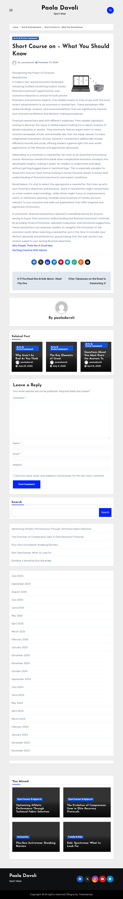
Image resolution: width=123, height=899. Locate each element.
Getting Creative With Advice (29, 250)
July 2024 (17, 687)
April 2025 (17, 623)
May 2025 (17, 615)
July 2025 (17, 599)
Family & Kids (75, 837)
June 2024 (18, 695)
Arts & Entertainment (26, 38)
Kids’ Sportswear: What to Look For (31, 552)
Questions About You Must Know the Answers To (95, 355)
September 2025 (21, 584)
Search (17, 502)
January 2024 (20, 734)
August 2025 (19, 591)
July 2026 (17, 576)
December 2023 (21, 742)
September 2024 (21, 679)
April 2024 (18, 711)
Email (17, 454)
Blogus (71, 894)
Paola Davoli (59, 8)
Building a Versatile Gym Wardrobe (31, 560)
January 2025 (20, 647)
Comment (19, 397)
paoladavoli (28, 62)
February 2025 (20, 639)
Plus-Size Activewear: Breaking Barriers (35, 544)
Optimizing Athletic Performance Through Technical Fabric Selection (52, 529)
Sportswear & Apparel (29, 799)
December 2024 (21, 655)
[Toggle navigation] (11, 10)
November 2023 (21, 750)
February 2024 (20, 726)
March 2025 (18, 631)
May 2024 (17, 703)
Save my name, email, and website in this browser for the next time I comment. (60, 475)
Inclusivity (22, 837)
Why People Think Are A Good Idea (32, 245)
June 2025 (18, 607)
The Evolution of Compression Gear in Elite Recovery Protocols (48, 536)
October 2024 (19, 671)
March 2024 (18, 718)
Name (17, 443)
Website (17, 464)
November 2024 (21, 663)
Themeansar (86, 894)
